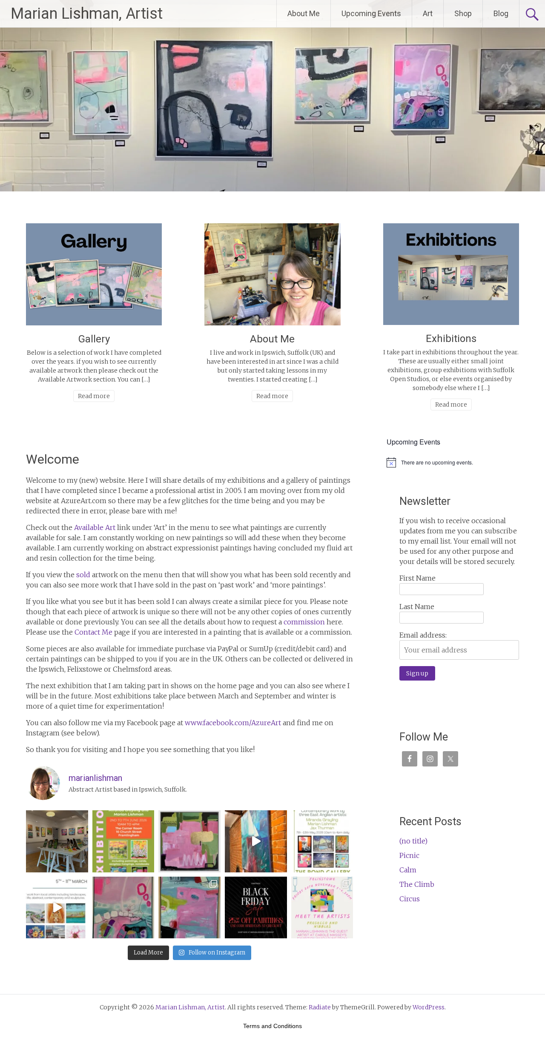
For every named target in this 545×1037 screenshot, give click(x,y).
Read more (94, 396)
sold (83, 574)
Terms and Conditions (272, 1026)
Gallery (94, 339)
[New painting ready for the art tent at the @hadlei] (189, 841)
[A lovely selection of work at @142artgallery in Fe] (57, 908)
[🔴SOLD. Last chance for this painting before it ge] (123, 908)
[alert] (459, 462)
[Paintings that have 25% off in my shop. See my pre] (189, 908)
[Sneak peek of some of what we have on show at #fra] (57, 841)
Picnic (409, 855)
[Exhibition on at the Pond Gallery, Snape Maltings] (256, 841)
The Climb (416, 884)
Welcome (52, 459)
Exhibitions (451, 339)
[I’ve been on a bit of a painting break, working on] (322, 841)
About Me (303, 13)
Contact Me (93, 632)
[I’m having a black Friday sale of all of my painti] (256, 908)
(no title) (413, 841)
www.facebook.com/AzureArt (233, 722)
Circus (409, 899)
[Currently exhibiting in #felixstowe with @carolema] (322, 908)
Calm (407, 870)
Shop (463, 13)
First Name (417, 578)
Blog (500, 13)
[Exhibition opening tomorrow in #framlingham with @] (123, 841)
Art (428, 13)
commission (304, 622)
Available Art (94, 527)
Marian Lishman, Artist (87, 14)
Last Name (416, 606)
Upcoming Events (371, 13)
